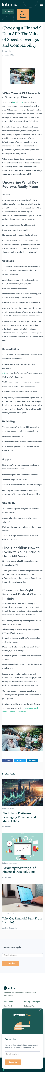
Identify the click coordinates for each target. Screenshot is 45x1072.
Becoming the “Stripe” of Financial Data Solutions (19, 870)
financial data (18, 102)
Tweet (21, 760)
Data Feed (8, 1006)
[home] (10, 4)
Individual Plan (29, 1006)
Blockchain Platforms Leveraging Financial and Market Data (19, 817)
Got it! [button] (7, 1069)
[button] (41, 4)
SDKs (4, 373)
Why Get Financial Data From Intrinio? (22, 920)
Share (9, 760)
